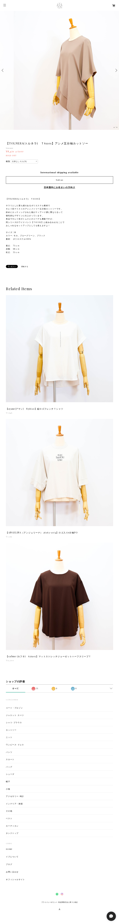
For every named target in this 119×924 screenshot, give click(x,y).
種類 (8, 161)
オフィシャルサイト (15, 879)
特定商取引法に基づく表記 (68, 902)
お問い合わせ (12, 872)
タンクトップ (12, 833)
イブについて (12, 857)
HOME (9, 849)
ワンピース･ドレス (15, 745)
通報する (24, 266)
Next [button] (116, 70)
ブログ (9, 864)
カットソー (11, 730)
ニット (9, 737)
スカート (10, 759)
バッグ (9, 767)
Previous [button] (3, 70)
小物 (8, 789)
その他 (9, 811)
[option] (59, 70)
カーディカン (12, 826)
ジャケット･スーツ (15, 715)
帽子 (8, 781)
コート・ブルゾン (14, 708)
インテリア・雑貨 (14, 804)
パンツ (9, 752)
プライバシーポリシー (49, 902)
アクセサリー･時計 (15, 796)
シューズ (10, 774)
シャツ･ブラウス (14, 722)
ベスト (9, 818)
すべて (15, 688)
